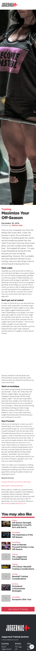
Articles (18, 643)
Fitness (14, 520)
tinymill (16, 639)
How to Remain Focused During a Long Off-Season (23, 546)
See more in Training (18, 609)
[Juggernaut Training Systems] (10, 5)
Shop (29, 643)
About (3, 647)
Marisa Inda (17, 225)
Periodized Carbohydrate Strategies (18, 588)
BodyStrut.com (21, 503)
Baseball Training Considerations (20, 577)
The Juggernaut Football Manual (19, 558)
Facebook (7, 503)
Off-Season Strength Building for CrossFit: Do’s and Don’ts (22, 525)
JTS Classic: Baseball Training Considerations (23, 567)
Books (29, 649)
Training (6, 209)
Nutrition (15, 584)
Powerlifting (16, 532)
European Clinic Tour (21, 599)
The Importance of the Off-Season (22, 536)
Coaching (5, 643)
